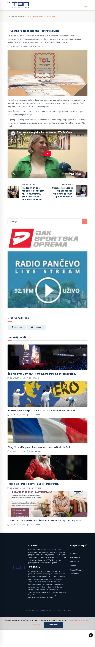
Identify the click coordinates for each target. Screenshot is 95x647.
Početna (11, 16)
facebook (18, 327)
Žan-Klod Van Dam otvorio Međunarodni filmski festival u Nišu (42, 373)
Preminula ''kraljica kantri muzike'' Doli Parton (33, 483)
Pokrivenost (75, 557)
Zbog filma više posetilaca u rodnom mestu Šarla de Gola (39, 447)
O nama (73, 553)
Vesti (20, 16)
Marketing (74, 561)
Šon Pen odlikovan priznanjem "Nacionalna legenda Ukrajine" (42, 410)
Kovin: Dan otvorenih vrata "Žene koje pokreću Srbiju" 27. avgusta (44, 520)
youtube (38, 327)
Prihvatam (53, 625)
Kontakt (73, 566)
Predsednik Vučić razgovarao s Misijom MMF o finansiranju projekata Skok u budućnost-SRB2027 (33, 193)
